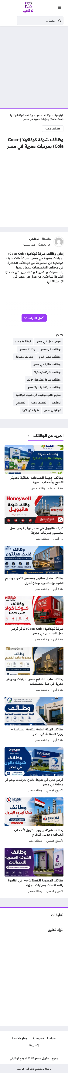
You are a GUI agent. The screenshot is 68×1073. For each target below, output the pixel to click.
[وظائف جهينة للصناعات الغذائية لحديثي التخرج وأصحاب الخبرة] (34, 468)
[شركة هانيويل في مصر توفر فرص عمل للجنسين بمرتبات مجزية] (34, 518)
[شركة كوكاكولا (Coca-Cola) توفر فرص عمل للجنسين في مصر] (34, 619)
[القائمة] (59, 7)
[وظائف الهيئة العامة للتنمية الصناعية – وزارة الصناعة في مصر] (34, 720)
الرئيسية (59, 115)
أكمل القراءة (36, 318)
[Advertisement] (34, 65)
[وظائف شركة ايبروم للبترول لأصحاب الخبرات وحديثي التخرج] (34, 820)
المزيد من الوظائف (48, 435)
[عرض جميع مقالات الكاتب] (58, 242)
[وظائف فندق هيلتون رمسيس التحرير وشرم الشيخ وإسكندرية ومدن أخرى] (34, 569)
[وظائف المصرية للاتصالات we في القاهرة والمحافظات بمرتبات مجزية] (34, 871)
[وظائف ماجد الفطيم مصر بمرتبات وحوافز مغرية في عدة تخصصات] (34, 669)
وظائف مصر (44, 115)
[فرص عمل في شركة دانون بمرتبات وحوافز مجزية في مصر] (34, 770)
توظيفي (34, 238)
